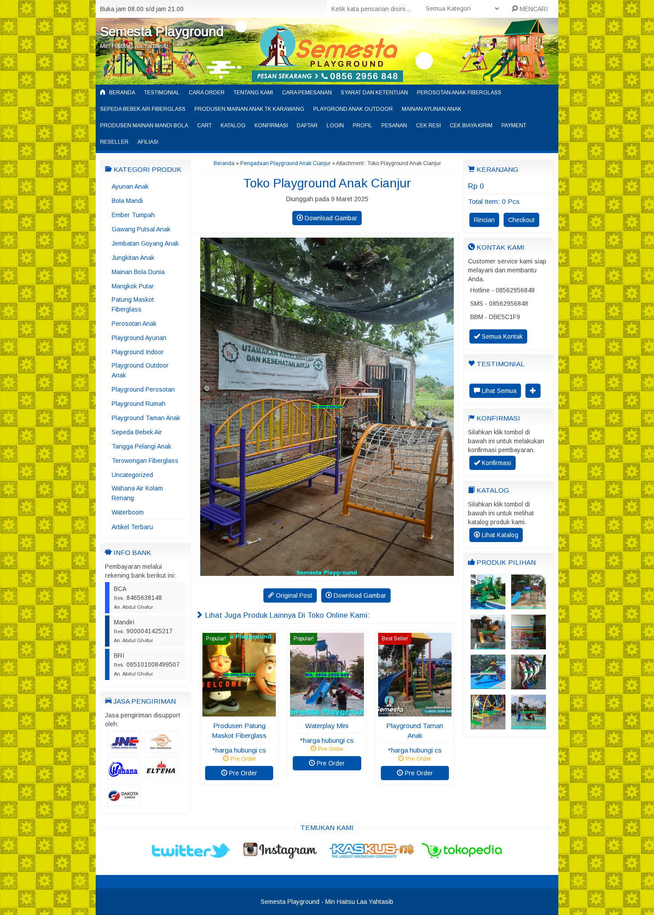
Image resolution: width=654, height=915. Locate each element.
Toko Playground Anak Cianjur (327, 183)
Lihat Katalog (499, 534)
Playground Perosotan (143, 389)
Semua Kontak (501, 336)
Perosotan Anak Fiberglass (459, 92)
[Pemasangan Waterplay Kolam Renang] (488, 684)
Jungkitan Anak (133, 257)
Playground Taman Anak (146, 417)
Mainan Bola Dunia (138, 271)
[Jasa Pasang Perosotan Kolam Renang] (488, 605)
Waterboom (128, 512)
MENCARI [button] (533, 8)
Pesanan (394, 125)
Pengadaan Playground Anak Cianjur (285, 163)
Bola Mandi (127, 200)
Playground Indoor (138, 352)
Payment (513, 125)
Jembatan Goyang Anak (145, 243)
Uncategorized (132, 474)
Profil (362, 125)
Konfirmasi (271, 125)
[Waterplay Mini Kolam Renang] (488, 645)
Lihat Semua (498, 390)
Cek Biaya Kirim (471, 125)
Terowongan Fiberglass (145, 460)
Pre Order (242, 773)
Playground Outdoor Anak (140, 370)
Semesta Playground (162, 31)
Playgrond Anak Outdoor (353, 109)
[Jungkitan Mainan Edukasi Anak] (528, 645)
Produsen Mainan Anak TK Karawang (249, 109)
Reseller (114, 142)
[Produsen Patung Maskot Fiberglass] (239, 712)
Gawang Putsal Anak (141, 229)
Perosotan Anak (134, 323)
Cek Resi (428, 125)
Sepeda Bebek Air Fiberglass (143, 109)
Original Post (293, 595)
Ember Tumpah (133, 215)
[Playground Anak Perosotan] (528, 605)
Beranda (121, 92)
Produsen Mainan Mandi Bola (144, 125)
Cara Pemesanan (307, 92)
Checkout (521, 219)
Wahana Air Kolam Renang (137, 493)
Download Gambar (330, 218)
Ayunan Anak (130, 186)
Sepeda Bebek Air (137, 432)
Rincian (484, 219)
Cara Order (207, 92)
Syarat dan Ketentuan (374, 92)
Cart (204, 125)
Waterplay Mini (326, 725)
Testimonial (162, 92)
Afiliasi (147, 142)
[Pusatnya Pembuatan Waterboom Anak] (528, 725)
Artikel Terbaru (132, 526)
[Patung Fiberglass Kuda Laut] (528, 685)
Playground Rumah (139, 403)
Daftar (307, 125)
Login (335, 125)
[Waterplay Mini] (326, 712)
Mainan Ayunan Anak (431, 109)
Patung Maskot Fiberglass (133, 304)
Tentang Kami (253, 92)
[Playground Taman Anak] (415, 712)
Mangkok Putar (133, 286)
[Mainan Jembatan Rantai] (488, 725)
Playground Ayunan (139, 337)
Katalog (233, 125)
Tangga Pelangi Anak (141, 446)
